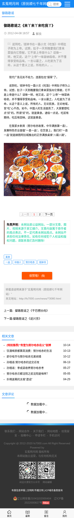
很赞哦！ (35, 275)
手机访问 (54, 435)
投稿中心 (26, 435)
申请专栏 (40, 435)
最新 (27, 516)
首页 (9, 516)
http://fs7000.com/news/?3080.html (40, 298)
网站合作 (24, 431)
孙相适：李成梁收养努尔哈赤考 (25, 367)
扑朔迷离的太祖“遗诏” (19, 379)
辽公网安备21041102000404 (34, 498)
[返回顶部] (66, 462)
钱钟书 (42, 262)
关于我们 (38, 431)
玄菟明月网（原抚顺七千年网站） (27, 4)
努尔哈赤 (30, 262)
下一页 (49, 214)
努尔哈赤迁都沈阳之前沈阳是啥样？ (28, 373)
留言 (46, 516)
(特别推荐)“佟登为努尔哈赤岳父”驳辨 (29, 345)
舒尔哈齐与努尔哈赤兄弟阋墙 (24, 356)
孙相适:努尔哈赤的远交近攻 (23, 362)
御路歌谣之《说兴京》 (27, 318)
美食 (8, 257)
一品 (8, 262)
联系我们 (10, 431)
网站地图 (52, 431)
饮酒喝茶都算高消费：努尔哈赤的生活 (29, 350)
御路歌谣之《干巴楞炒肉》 (32, 310)
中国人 (17, 262)
